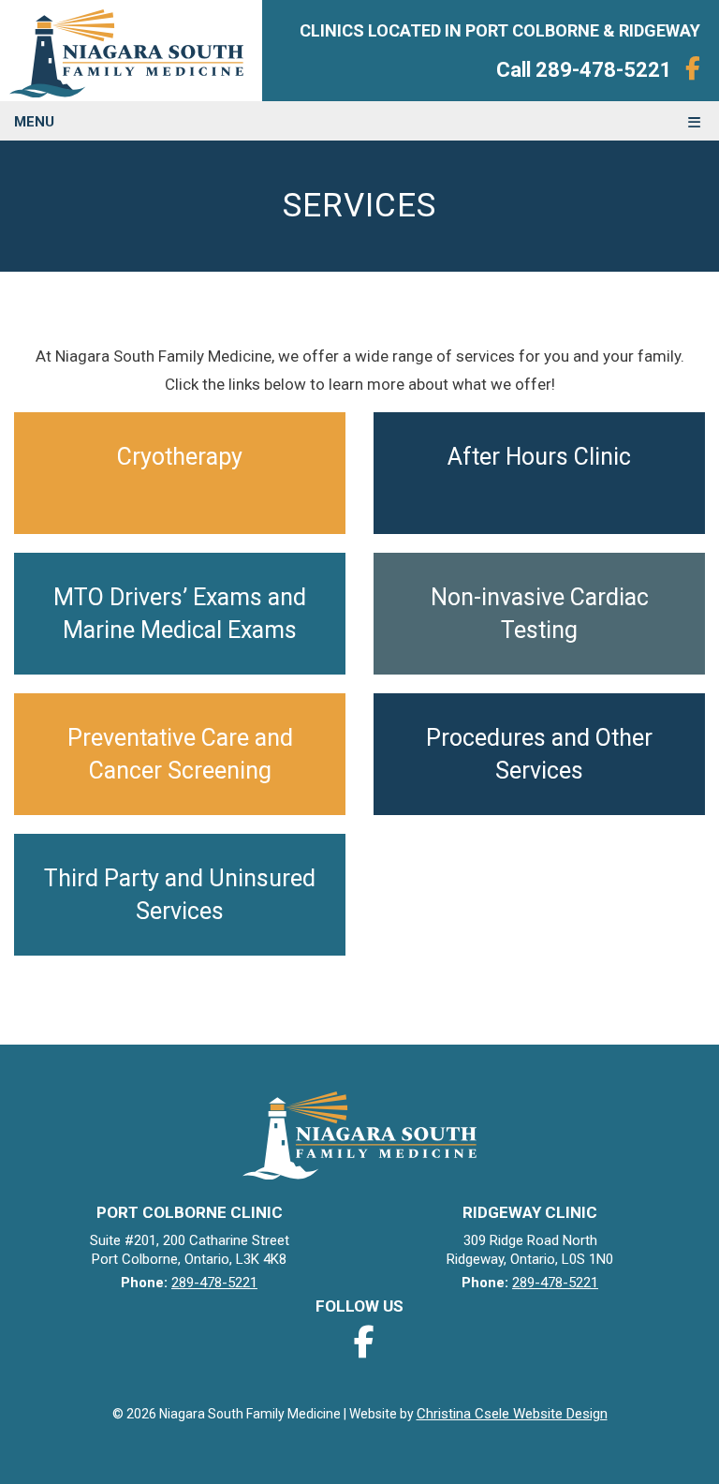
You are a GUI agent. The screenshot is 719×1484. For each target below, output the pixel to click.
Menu (34, 121)
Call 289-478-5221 (584, 70)
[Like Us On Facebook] (692, 68)
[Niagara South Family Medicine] (131, 50)
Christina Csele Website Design (512, 1413)
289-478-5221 (214, 1282)
